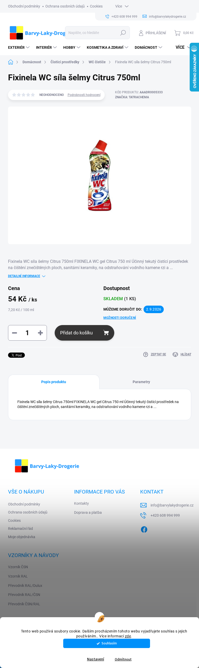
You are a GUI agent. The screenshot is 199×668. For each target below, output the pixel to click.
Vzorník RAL (18, 576)
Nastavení (95, 659)
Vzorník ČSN (18, 567)
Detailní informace (24, 276)
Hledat (123, 33)
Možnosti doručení (119, 318)
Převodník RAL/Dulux (25, 585)
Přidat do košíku (76, 332)
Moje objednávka (21, 537)
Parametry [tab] (141, 382)
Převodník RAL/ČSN (24, 595)
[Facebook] (144, 528)
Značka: (132, 97)
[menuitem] (19, 47)
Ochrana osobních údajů (65, 6)
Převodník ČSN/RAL (24, 604)
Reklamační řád (20, 528)
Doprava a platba (88, 512)
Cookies (96, 6)
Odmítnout (123, 659)
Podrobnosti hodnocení (84, 95)
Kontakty (81, 503)
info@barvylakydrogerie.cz (172, 505)
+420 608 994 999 (165, 515)
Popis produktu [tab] (53, 382)
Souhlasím (109, 643)
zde (128, 636)
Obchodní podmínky (24, 6)
